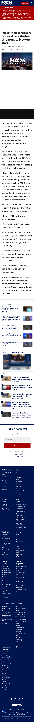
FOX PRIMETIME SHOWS (7, 620)
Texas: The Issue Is (7, 587)
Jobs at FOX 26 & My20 (20, 622)
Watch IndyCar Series (6, 668)
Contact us (18, 606)
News (22, 47)
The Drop (4, 606)
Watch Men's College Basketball (5, 673)
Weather (5, 532)
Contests (4, 623)
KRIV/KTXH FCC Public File (20, 635)
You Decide (18, 482)
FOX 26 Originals (19, 562)
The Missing (19, 587)
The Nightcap (6, 570)
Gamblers (18, 548)
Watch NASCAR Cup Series (6, 664)
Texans (17, 537)
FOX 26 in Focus (20, 572)
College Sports (19, 541)
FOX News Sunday (18, 487)
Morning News (19, 500)
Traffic (3, 547)
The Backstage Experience (6, 616)
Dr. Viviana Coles (20, 506)
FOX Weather (6, 554)
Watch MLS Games (5, 688)
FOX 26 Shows (4, 562)
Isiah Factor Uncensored (5, 567)
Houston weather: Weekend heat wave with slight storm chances (22, 396)
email (22, 698)
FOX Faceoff (19, 575)
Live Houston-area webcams (6, 538)
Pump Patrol (5, 552)
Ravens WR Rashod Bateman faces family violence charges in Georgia (12, 344)
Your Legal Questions (18, 524)
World (17, 479)
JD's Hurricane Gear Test (6, 544)
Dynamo (18, 544)
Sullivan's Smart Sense (20, 491)
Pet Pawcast (19, 585)
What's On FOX (20, 617)
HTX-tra (18, 647)
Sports (18, 532)
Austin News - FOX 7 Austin (6, 509)
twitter (15, 698)
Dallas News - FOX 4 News (6, 505)
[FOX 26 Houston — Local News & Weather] (7, 3)
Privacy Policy (19, 454)
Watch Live (25, 3)
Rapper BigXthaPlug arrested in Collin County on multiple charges (12, 334)
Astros (17, 535)
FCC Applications (20, 642)
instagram (18, 698)
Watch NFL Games (5, 652)
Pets (16, 513)
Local (17, 472)
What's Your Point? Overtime (6, 583)
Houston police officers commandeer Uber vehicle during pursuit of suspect (10, 327)
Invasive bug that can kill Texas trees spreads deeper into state (22, 379)
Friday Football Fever (20, 551)
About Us (19, 604)
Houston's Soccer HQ (20, 590)
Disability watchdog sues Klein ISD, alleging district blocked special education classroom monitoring (11, 309)
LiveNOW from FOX (6, 483)
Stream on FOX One (6, 648)
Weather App (5, 549)
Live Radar (5, 535)
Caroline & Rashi (20, 566)
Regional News (5, 500)
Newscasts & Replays (6, 479)
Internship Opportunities (19, 626)
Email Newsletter (20, 619)
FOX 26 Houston (16, 47)
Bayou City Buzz (7, 591)
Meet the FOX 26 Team (20, 609)
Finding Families (20, 509)
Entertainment (8, 604)
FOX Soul (4, 489)
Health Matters (20, 511)
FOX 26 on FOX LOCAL (6, 473)
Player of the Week (19, 555)
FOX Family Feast (20, 527)
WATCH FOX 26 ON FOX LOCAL (20, 613)
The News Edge (6, 572)
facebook (11, 698)
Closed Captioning (18, 639)
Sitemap (17, 494)
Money (17, 484)
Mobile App (18, 629)
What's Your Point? (5, 579)
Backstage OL (6, 613)
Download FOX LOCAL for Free (14, 353)
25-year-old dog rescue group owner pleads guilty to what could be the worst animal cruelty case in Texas (12, 318)
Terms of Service (18, 456)
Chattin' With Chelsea (5, 575)
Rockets (17, 539)
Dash (17, 546)
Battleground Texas (6, 598)
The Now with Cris (6, 609)
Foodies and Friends (19, 582)
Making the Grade (20, 504)
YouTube (4, 487)
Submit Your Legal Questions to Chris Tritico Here (20, 518)
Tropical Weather (7, 541)
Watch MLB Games (5, 660)
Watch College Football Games (6, 656)
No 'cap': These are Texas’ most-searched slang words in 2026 (22, 387)
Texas (17, 475)
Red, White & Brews (19, 569)
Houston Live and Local (7, 594)
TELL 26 (4, 476)
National (18, 477)
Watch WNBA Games (6, 684)
